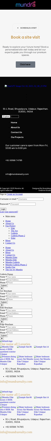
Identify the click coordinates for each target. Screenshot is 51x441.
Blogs (7, 240)
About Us (9, 223)
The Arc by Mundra (14, 269)
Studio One (10, 267)
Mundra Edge (11, 257)
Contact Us (10, 243)
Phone (3, 282)
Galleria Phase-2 (18, 235)
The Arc (14, 231)
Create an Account (15, 194)
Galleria (14, 233)
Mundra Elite (11, 260)
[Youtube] (18, 386)
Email (3, 280)
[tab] (6, 116)
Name (3, 277)
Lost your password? (9, 212)
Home (8, 221)
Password (5, 204)
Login (3, 209)
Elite (13, 228)
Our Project (10, 226)
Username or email (9, 199)
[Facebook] (3, 386)
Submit (4, 285)
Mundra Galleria (12, 262)
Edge (13, 238)
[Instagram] (10, 386)
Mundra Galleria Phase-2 (16, 265)
